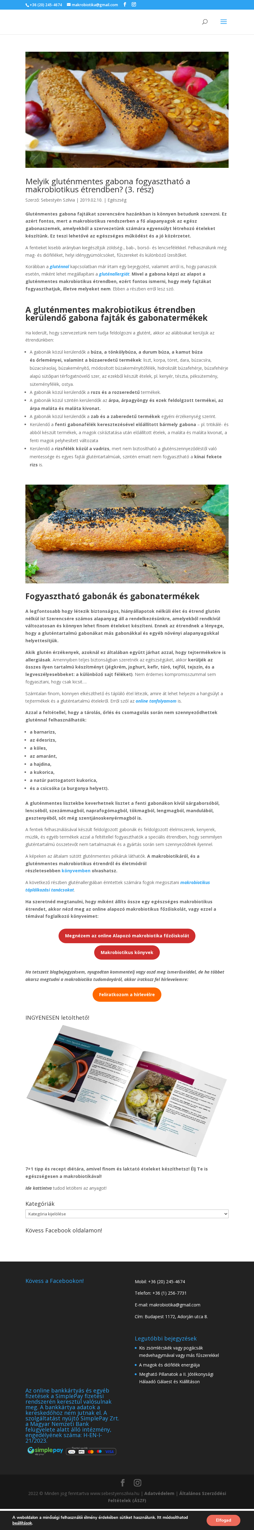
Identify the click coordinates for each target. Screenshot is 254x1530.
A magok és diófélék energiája (169, 1365)
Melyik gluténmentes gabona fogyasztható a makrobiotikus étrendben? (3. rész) (107, 185)
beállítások (22, 1523)
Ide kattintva (38, 1188)
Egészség (116, 200)
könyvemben (76, 871)
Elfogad (223, 1520)
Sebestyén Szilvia (58, 200)
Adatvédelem (159, 1493)
